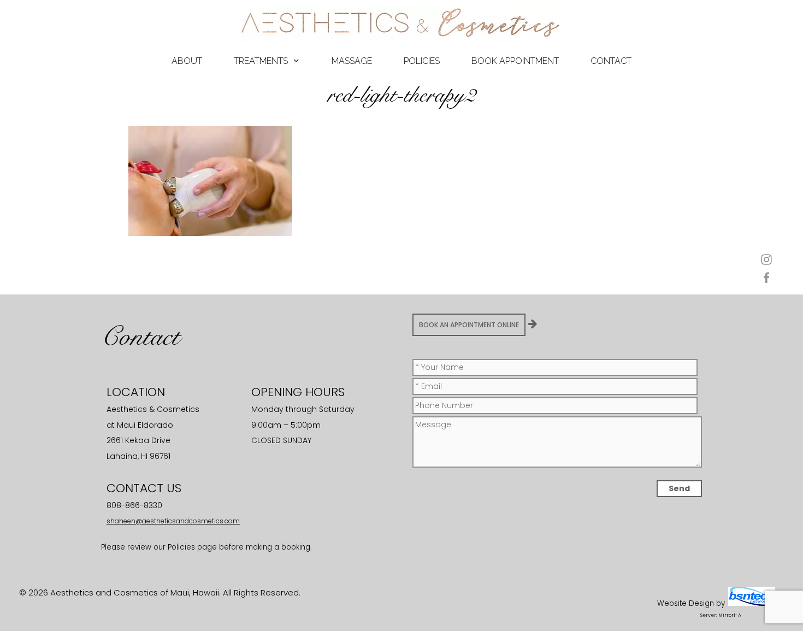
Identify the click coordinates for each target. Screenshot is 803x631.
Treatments (261, 61)
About (187, 61)
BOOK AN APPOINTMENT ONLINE (469, 324)
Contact (611, 61)
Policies (422, 61)
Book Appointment (515, 61)
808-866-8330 (134, 505)
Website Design (685, 603)
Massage (352, 61)
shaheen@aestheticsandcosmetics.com (173, 521)
